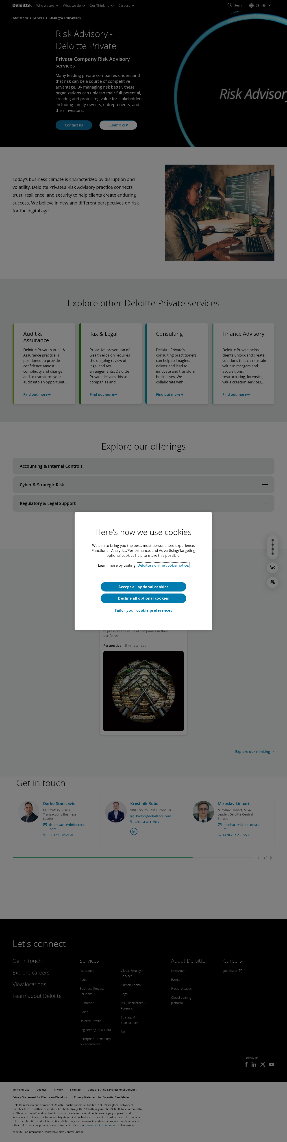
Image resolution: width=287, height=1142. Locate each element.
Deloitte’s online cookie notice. (163, 565)
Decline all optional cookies (143, 598)
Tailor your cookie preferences (143, 610)
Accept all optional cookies (143, 586)
